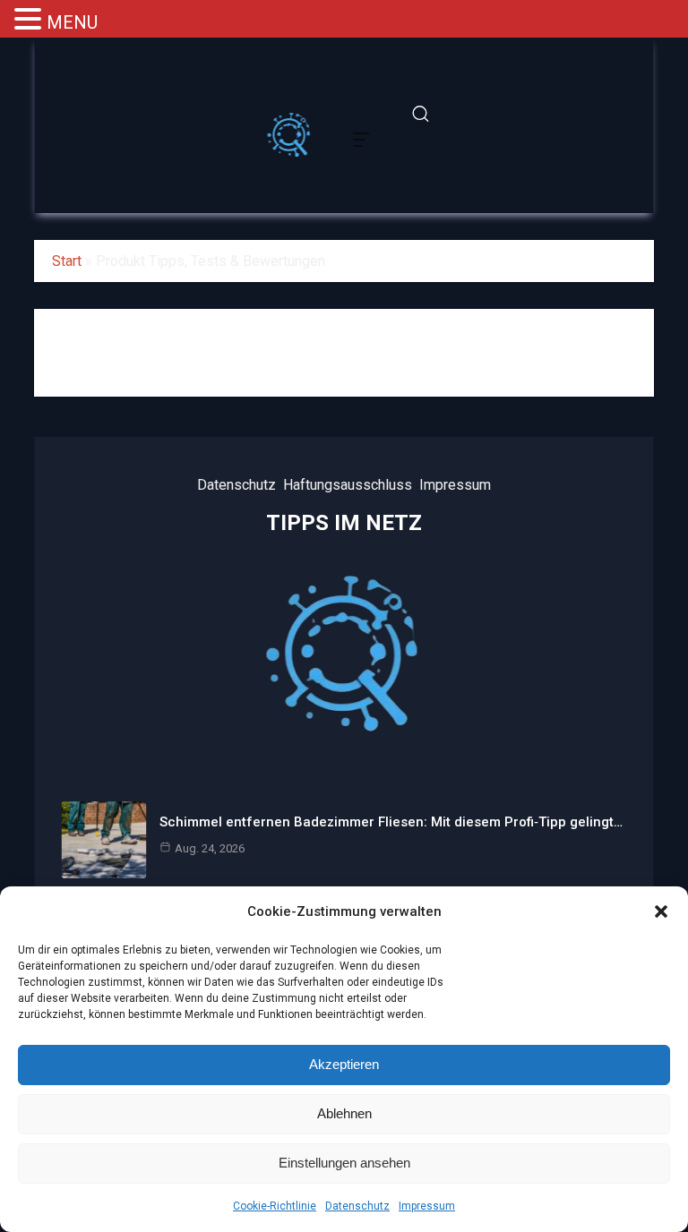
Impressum (427, 1206)
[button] (661, 911)
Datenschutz (357, 1206)
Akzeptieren (344, 1064)
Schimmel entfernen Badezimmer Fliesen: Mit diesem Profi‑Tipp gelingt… (391, 822)
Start (67, 261)
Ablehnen (344, 1113)
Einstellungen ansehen (344, 1162)
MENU (72, 22)
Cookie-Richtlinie (274, 1206)
